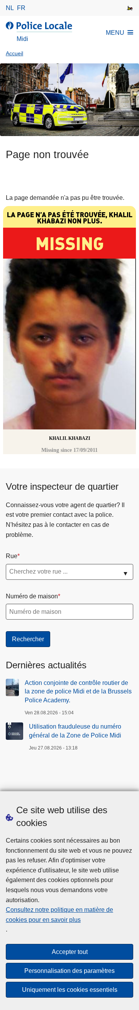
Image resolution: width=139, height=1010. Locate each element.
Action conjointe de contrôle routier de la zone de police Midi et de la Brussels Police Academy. (78, 691)
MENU (115, 32)
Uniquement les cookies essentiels (69, 989)
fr (21, 8)
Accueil (14, 53)
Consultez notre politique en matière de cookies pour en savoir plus (59, 914)
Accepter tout (70, 952)
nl (10, 8)
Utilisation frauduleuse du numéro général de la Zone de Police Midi (75, 730)
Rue (11, 556)
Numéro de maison (32, 596)
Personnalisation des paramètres (69, 970)
